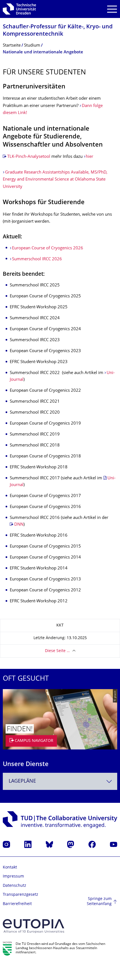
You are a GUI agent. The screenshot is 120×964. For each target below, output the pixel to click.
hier (89, 157)
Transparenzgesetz (20, 895)
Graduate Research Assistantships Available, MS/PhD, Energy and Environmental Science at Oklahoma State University (55, 179)
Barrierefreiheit (17, 904)
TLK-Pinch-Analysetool (28, 157)
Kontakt (10, 867)
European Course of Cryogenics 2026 (47, 248)
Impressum (13, 876)
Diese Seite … (57, 651)
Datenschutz (14, 886)
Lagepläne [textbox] (22, 781)
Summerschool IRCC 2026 (37, 259)
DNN (18, 525)
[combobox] (60, 781)
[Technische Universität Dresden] (19, 9)
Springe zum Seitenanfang (99, 901)
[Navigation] (112, 9)
